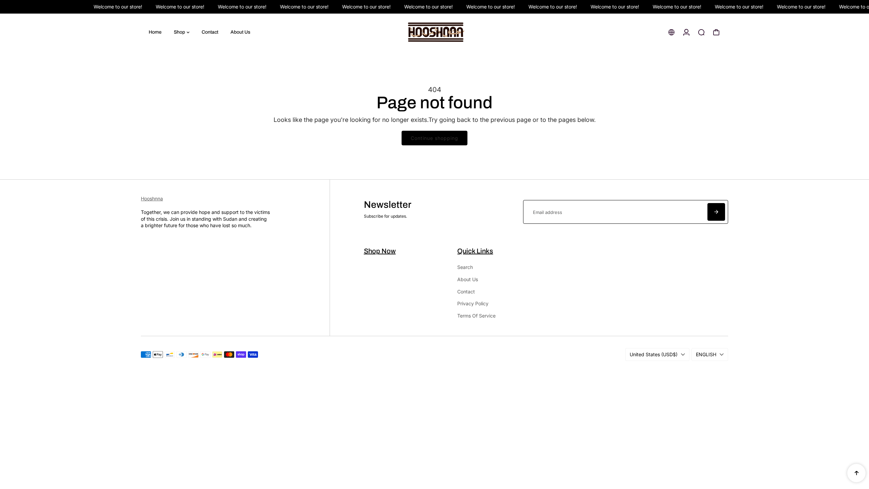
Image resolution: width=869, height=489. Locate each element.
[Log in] (686, 32)
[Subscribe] (716, 212)
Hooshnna (152, 198)
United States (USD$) (654, 354)
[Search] (701, 32)
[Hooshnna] (434, 32)
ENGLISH (706, 354)
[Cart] (716, 32)
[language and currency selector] (671, 32)
